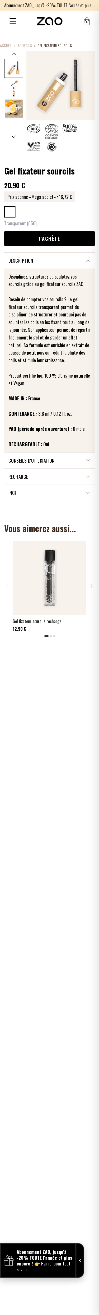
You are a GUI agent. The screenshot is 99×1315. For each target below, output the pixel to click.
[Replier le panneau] (80, 1260)
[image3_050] (14, 109)
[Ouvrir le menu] (12, 21)
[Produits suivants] (91, 586)
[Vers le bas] (13, 137)
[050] (9, 211)
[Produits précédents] (7, 586)
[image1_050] (14, 68)
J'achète (49, 238)
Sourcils (25, 45)
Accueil (6, 45)
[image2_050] (14, 88)
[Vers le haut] (13, 53)
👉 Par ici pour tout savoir (43, 1266)
